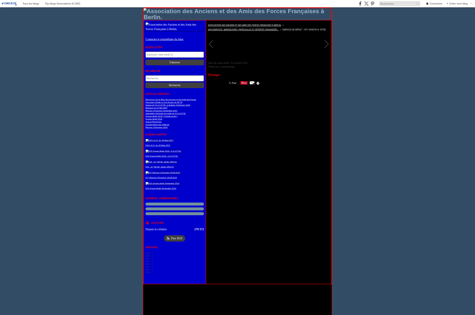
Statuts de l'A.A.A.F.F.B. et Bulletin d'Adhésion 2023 (167, 105)
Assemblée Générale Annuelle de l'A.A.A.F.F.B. (165, 113)
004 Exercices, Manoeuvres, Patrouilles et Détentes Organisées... (243, 29)
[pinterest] (372, 3)
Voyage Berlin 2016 (153, 119)
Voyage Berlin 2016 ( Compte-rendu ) (161, 116)
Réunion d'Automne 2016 (156, 127)
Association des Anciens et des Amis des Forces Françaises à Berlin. (244, 25)
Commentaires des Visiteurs (157, 125)
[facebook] (360, 3)
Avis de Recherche (153, 122)
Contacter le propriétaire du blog (164, 39)
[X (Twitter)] (366, 3)
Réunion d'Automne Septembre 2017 (161, 111)
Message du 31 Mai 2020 (156, 108)
